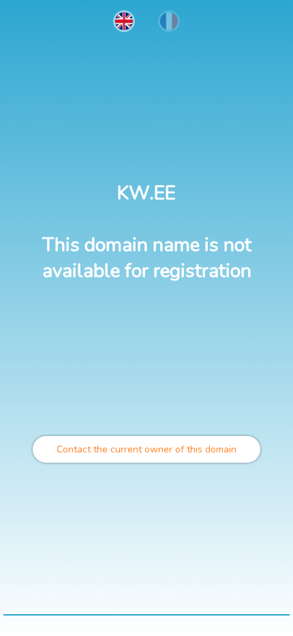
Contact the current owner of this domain (146, 449)
